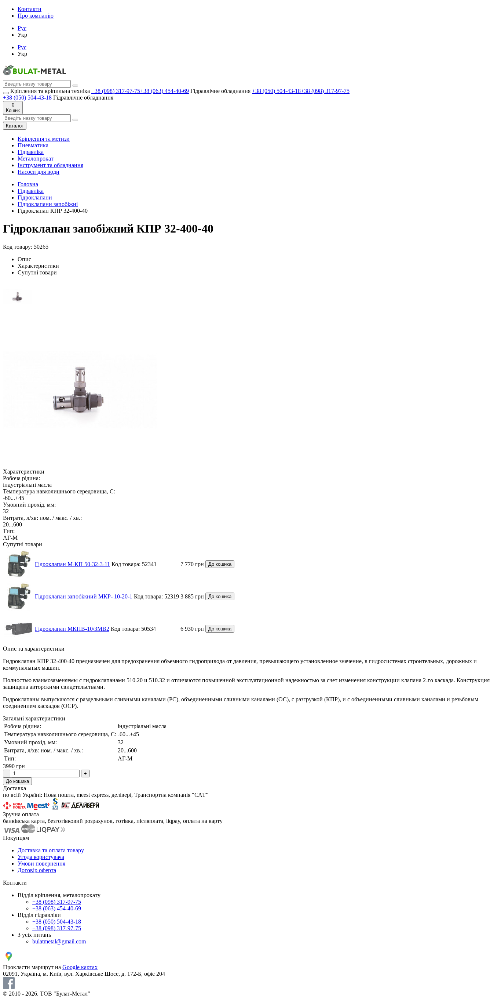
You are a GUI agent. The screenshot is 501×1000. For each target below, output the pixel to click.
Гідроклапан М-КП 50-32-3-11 (72, 564)
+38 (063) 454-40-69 (164, 91)
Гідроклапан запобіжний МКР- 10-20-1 (83, 596)
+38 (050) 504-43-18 (276, 91)
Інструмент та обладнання (50, 165)
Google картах (80, 967)
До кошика (219, 564)
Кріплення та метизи (44, 139)
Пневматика (33, 145)
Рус (22, 28)
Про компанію (36, 15)
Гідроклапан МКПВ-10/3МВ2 (72, 629)
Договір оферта (37, 870)
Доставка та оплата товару (51, 850)
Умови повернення (41, 863)
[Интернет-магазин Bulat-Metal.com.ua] (34, 76)
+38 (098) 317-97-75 (115, 91)
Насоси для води (38, 172)
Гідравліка (31, 152)
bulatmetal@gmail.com (59, 941)
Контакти (29, 9)
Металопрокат (36, 158)
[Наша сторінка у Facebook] (9, 987)
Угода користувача (41, 857)
